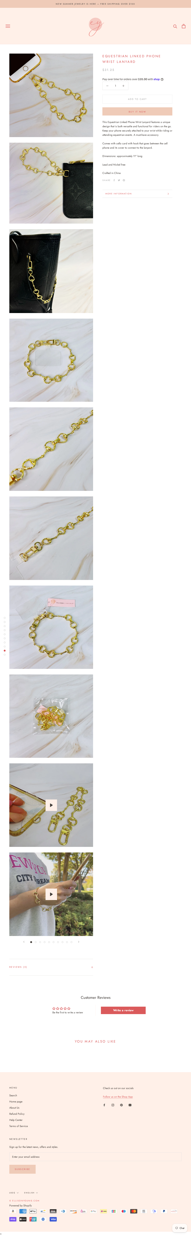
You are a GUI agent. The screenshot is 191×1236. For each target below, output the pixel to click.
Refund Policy (16, 1114)
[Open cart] (183, 26)
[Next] (78, 942)
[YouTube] (130, 1105)
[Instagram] (113, 1105)
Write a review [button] (123, 1010)
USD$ (12, 1192)
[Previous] (23, 942)
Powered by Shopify (20, 1205)
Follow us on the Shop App (118, 1097)
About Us (14, 1108)
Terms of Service (18, 1126)
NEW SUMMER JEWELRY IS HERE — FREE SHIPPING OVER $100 (95, 3)
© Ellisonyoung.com (24, 1200)
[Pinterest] (124, 180)
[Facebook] (114, 180)
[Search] (175, 26)
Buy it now (137, 111)
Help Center (16, 1120)
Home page (15, 1101)
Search (13, 1095)
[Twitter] (119, 180)
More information (118, 193)
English (29, 1192)
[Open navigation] (8, 26)
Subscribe (22, 1169)
